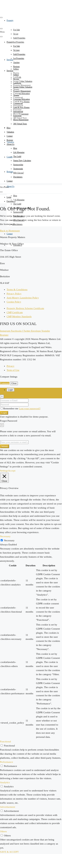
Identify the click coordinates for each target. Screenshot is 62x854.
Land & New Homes (21, 107)
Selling (16, 69)
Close (14, 383)
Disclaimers (17, 224)
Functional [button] (5, 741)
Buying (16, 79)
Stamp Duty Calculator (22, 160)
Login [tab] (10, 390)
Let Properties (18, 42)
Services (10, 60)
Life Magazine (18, 200)
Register (10, 172)
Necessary (9, 540)
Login (4, 412)
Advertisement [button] (7, 807)
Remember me (11, 408)
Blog (15, 196)
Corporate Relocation (21, 93)
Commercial (18, 103)
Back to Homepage (10, 230)
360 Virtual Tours (20, 124)
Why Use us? (18, 173)
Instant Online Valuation (22, 81)
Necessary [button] (5, 536)
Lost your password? (30, 408)
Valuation (10, 142)
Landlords (17, 83)
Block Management (20, 120)
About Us (10, 186)
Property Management (22, 91)
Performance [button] (6, 762)
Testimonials (18, 169)
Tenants (16, 95)
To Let (15, 34)
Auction (16, 62)
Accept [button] (11, 470)
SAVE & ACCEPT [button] (9, 852)
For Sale (16, 30)
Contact (10, 157)
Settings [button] (4, 470)
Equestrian (17, 115)
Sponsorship (18, 212)
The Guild (17, 204)
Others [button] (3, 831)
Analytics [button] (5, 782)
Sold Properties (19, 38)
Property (10, 42)
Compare (4, 383)
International (18, 111)
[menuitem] (9, 197)
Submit (4, 446)
